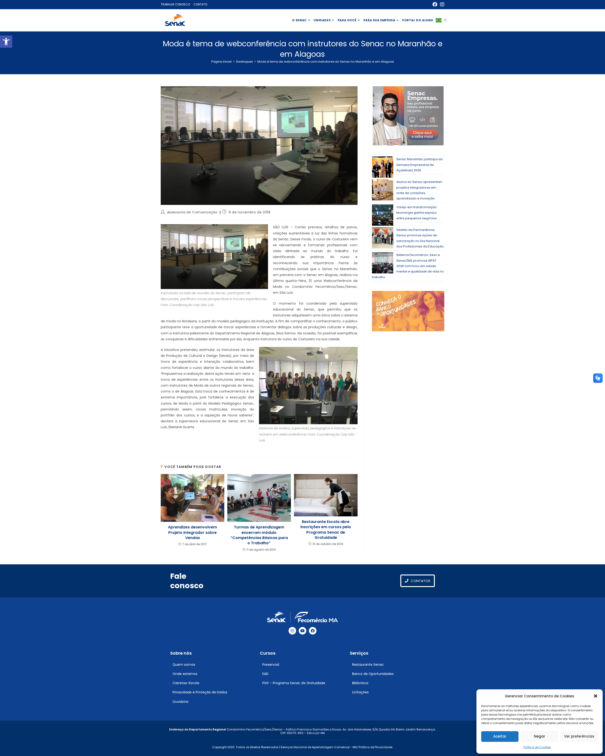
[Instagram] (292, 631)
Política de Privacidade (375, 747)
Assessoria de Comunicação (192, 212)
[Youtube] (302, 631)
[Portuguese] (439, 20)
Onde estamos (185, 673)
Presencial (270, 664)
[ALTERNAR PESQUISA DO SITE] (445, 20)
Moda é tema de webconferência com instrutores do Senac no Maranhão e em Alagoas (325, 61)
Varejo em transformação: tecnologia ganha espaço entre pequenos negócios (416, 212)
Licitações (360, 692)
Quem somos (184, 664)
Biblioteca (360, 683)
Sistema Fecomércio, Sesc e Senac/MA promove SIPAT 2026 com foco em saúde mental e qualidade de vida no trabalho (408, 266)
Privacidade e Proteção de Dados (200, 692)
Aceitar (499, 736)
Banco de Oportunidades (372, 673)
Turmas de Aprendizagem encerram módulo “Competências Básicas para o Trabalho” (259, 535)
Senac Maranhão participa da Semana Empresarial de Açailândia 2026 (419, 165)
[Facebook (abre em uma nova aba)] (435, 4)
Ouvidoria (180, 701)
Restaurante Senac (368, 664)
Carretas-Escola (186, 683)
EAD (265, 673)
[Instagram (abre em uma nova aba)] (441, 4)
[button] (6, 41)
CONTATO (200, 4)
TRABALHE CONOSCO (175, 4)
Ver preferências (579, 736)
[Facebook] (312, 631)
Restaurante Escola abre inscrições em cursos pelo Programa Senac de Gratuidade (325, 529)
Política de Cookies (537, 747)
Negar (539, 736)
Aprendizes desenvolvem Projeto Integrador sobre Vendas (192, 532)
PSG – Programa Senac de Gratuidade (293, 683)
